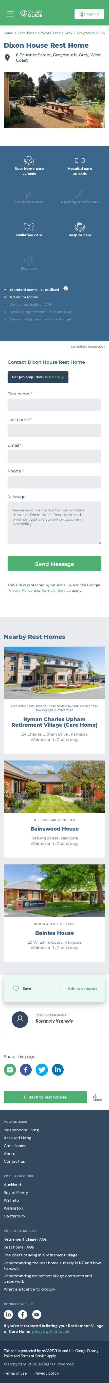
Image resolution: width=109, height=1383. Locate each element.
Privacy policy (47, 1373)
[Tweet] (42, 1070)
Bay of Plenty (16, 1192)
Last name (19, 420)
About (10, 1153)
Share (97, 1099)
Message (17, 497)
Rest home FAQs (19, 1247)
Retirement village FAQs (25, 1239)
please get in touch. (51, 1331)
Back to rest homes (47, 1097)
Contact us (14, 1161)
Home (8, 33)
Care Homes (15, 1145)
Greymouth (86, 33)
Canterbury (14, 1216)
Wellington (13, 1208)
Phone (16, 471)
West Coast (50, 33)
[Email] (10, 1070)
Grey (68, 33)
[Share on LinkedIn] (58, 1070)
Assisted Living (17, 1138)
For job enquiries (36, 377)
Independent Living (21, 1130)
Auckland (12, 1184)
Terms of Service (56, 590)
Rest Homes (27, 33)
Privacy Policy (20, 590)
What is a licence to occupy (29, 1289)
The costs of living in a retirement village (41, 1255)
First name (20, 394)
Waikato (11, 1200)
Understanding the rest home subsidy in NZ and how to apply (52, 1265)
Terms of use (15, 1373)
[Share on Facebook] (26, 1070)
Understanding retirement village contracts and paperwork (48, 1278)
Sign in (93, 14)
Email (15, 445)
